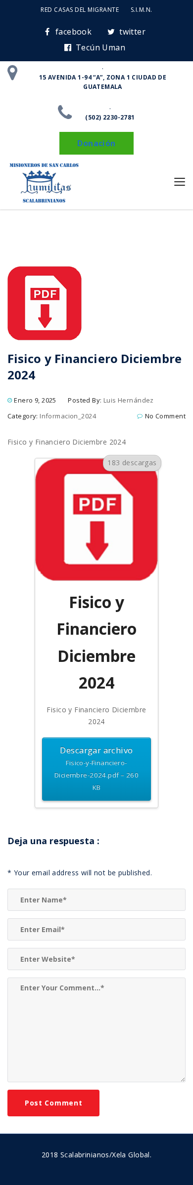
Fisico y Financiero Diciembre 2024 (66, 442)
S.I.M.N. (141, 9)
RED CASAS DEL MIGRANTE (80, 9)
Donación (96, 143)
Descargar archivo (96, 768)
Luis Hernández (128, 400)
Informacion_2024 (68, 415)
